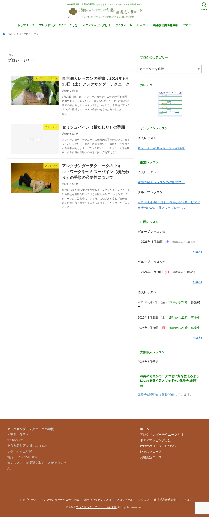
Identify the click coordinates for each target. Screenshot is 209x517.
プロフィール (124, 25)
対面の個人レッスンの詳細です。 (161, 182)
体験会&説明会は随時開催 (156, 394)
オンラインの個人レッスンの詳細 (161, 148)
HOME (9, 34)
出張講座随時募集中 (165, 25)
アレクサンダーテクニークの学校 (96, 507)
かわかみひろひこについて (159, 445)
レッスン (142, 25)
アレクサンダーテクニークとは (58, 25)
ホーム (144, 429)
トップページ (26, 25)
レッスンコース (151, 451)
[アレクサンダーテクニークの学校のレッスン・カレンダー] (170, 104)
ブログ (187, 25)
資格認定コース (151, 457)
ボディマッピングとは (96, 25)
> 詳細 (197, 252)
